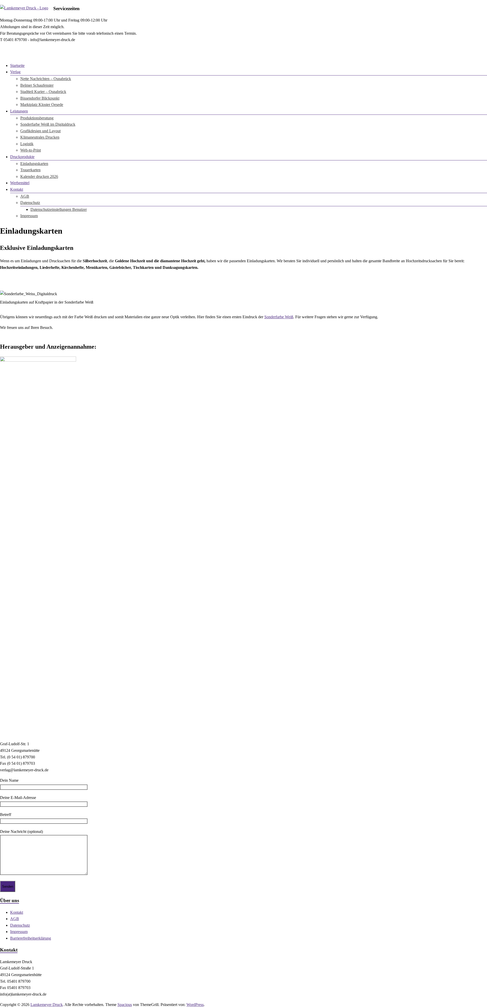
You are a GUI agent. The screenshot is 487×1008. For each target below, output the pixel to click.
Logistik (26, 144)
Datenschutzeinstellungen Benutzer (58, 209)
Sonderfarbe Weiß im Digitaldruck (47, 124)
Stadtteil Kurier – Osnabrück (43, 91)
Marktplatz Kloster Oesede (41, 104)
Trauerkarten (30, 170)
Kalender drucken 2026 (39, 176)
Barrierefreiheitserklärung (30, 938)
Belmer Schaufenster (37, 85)
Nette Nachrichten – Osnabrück (45, 79)
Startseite (17, 65)
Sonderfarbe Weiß (278, 317)
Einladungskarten (34, 163)
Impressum (29, 216)
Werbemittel (19, 183)
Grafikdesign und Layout (40, 131)
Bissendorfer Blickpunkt (39, 98)
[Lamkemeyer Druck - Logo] (24, 8)
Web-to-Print (30, 150)
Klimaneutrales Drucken (39, 137)
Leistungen (19, 111)
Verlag (15, 72)
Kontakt (16, 189)
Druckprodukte (22, 157)
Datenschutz (30, 202)
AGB (24, 196)
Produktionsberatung (37, 118)
